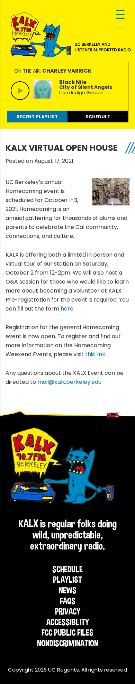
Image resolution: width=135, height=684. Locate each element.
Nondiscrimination (67, 643)
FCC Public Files (67, 632)
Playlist (67, 579)
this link (95, 354)
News (67, 590)
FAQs (67, 601)
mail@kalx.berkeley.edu (70, 382)
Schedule (67, 569)
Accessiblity (67, 622)
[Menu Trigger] (120, 14)
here (67, 309)
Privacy (67, 611)
